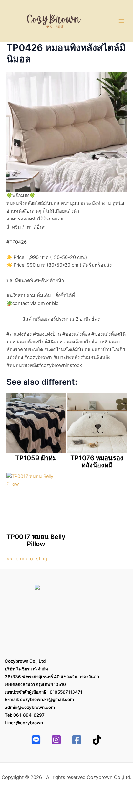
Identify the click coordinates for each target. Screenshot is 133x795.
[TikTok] (97, 740)
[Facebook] (77, 740)
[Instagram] (56, 740)
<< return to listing (26, 559)
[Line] (36, 740)
